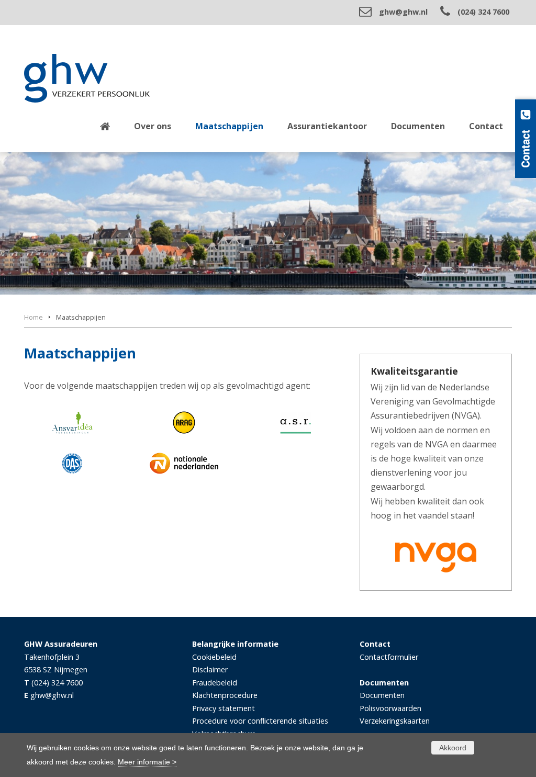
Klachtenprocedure (225, 695)
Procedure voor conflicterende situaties (260, 721)
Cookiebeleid (214, 657)
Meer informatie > (147, 762)
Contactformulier (389, 657)
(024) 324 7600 (483, 12)
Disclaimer (210, 669)
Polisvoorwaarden (390, 708)
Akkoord (452, 748)
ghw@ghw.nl (403, 12)
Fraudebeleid (214, 683)
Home (33, 317)
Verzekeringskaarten (395, 721)
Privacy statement (223, 708)
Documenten (382, 695)
